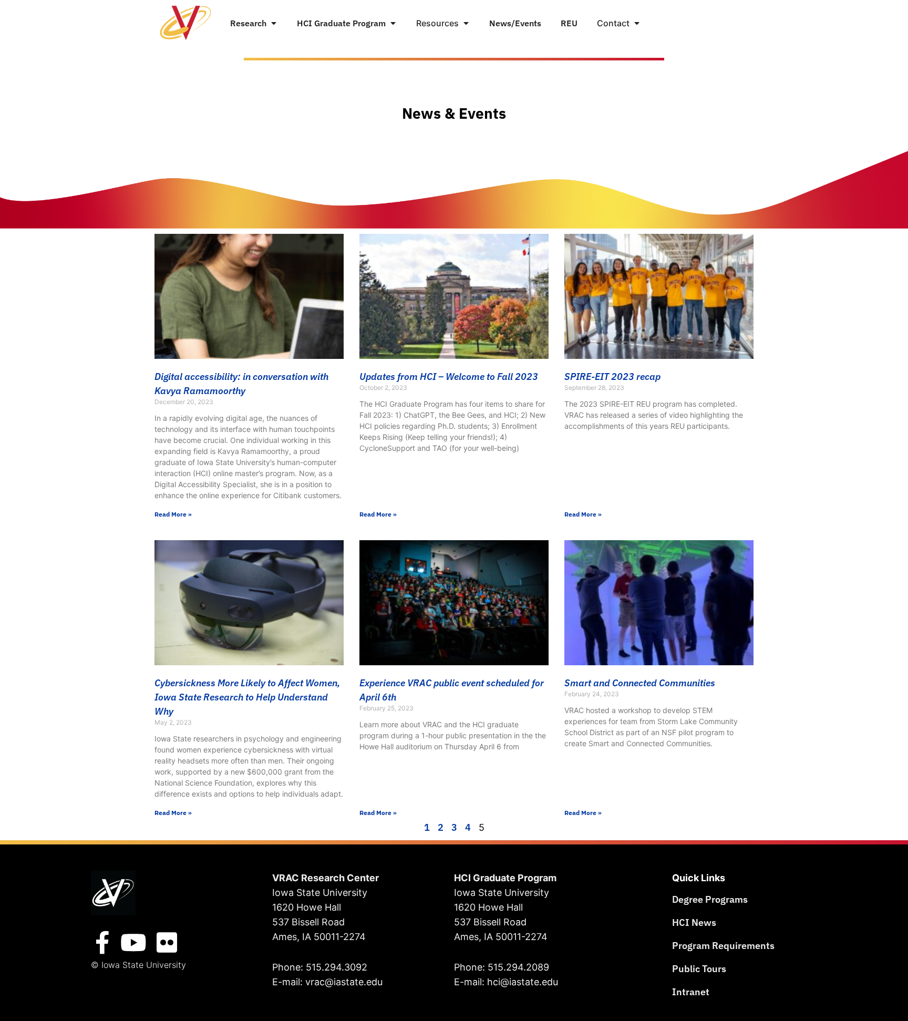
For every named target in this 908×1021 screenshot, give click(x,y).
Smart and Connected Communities (639, 683)
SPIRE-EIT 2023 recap (612, 376)
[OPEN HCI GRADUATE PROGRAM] (393, 23)
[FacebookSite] (102, 942)
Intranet (690, 992)
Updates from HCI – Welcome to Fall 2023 (448, 376)
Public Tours (699, 969)
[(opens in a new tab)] (659, 602)
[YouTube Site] (133, 942)
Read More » (173, 514)
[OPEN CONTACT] (637, 23)
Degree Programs (710, 899)
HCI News (694, 922)
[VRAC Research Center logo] (113, 893)
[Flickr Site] (167, 942)
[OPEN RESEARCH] (274, 23)
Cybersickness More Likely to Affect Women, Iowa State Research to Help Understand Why (247, 697)
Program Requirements (723, 946)
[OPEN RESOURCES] (466, 23)
